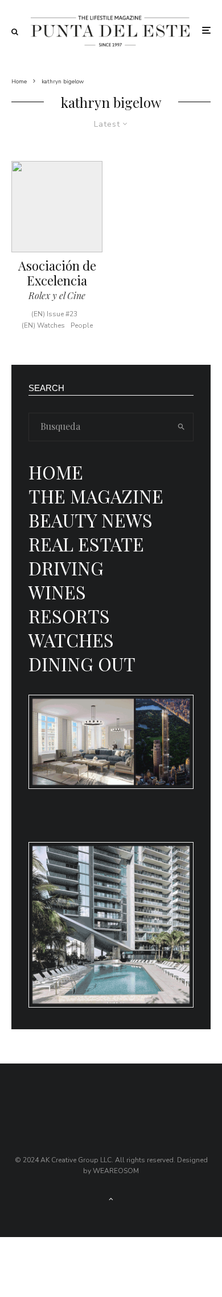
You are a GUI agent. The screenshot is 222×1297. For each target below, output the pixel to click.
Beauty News (90, 519)
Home (55, 472)
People (82, 325)
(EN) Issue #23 (54, 314)
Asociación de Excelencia (57, 273)
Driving (66, 567)
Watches (71, 639)
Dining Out (81, 663)
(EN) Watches (43, 325)
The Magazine (95, 496)
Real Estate (86, 543)
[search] (181, 427)
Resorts (69, 615)
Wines (57, 591)
